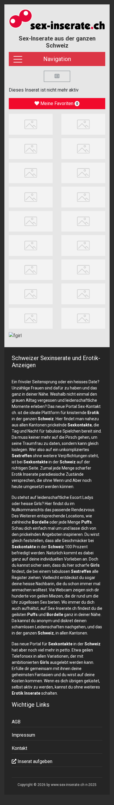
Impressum (23, 735)
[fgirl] (15, 335)
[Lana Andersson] (83, 172)
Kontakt (19, 748)
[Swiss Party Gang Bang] (83, 124)
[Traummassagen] (31, 172)
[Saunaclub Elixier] (31, 318)
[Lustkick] (83, 293)
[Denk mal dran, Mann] (83, 318)
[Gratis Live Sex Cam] (31, 148)
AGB (16, 722)
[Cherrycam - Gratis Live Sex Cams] (83, 221)
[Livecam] (83, 148)
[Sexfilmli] (83, 245)
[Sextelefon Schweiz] (31, 245)
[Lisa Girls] (83, 197)
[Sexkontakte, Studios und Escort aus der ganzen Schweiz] (57, 20)
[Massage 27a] (31, 124)
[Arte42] (31, 197)
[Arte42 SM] (83, 269)
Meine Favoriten (58, 103)
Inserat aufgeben (34, 761)
